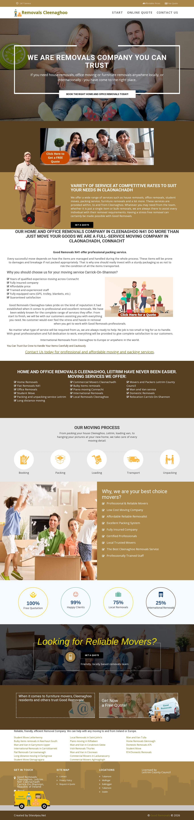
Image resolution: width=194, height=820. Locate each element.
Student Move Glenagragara (29, 759)
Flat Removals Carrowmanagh (30, 752)
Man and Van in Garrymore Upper (32, 744)
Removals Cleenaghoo (44, 12)
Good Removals (160, 815)
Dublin (105, 792)
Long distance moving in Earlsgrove (33, 755)
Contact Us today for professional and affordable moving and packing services (89, 351)
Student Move (133, 748)
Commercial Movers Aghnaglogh (87, 759)
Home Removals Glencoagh (140, 741)
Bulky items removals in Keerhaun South (35, 741)
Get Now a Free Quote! (114, 703)
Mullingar (106, 780)
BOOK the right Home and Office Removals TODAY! (97, 94)
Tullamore (106, 776)
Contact (63, 776)
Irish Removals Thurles (82, 748)
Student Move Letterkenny (28, 737)
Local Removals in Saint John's (86, 737)
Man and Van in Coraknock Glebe (87, 744)
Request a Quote (67, 784)
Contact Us (167, 12)
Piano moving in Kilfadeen (84, 741)
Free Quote (172, 3)
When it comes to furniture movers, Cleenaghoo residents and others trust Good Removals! (55, 698)
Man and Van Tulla (136, 737)
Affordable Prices (152, 3)
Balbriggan (107, 784)
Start (117, 12)
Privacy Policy (65, 780)
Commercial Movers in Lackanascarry (90, 755)
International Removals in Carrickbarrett (35, 748)
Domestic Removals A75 (139, 744)
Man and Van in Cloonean (83, 752)
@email (20, 790)
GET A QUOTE (82, 224)
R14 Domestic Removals (139, 752)
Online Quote (139, 12)
